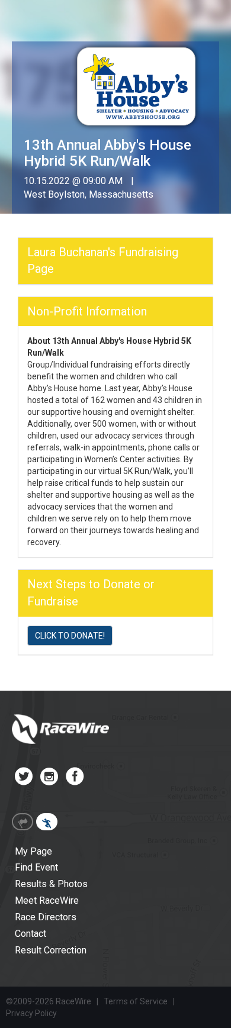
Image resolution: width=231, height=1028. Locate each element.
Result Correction (50, 950)
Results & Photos (51, 884)
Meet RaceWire (47, 900)
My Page (33, 851)
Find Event (36, 867)
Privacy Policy (31, 1013)
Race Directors (45, 917)
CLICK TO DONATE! (70, 635)
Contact (30, 933)
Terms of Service (136, 1001)
